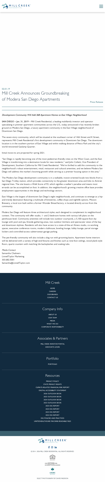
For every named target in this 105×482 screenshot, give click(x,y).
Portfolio (52, 364)
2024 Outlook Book (52, 400)
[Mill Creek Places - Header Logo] (18, 6)
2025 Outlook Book (52, 397)
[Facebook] (49, 447)
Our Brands (52, 294)
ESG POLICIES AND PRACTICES (52, 418)
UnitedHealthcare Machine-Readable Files (52, 421)
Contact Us (52, 297)
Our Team (52, 318)
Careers (52, 291)
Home (52, 288)
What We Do (52, 324)
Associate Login (52, 347)
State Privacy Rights (52, 384)
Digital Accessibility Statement (52, 390)
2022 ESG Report (52, 415)
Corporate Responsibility (52, 327)
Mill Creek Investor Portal (53, 344)
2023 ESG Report (52, 412)
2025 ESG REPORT (52, 406)
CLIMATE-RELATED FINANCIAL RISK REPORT (52, 387)
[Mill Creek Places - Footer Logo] (52, 441)
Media (52, 321)
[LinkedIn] (56, 447)
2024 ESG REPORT (52, 409)
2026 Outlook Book (52, 394)
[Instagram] (52, 447)
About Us (53, 314)
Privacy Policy (52, 381)
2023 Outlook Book (52, 403)
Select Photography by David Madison (52, 478)
